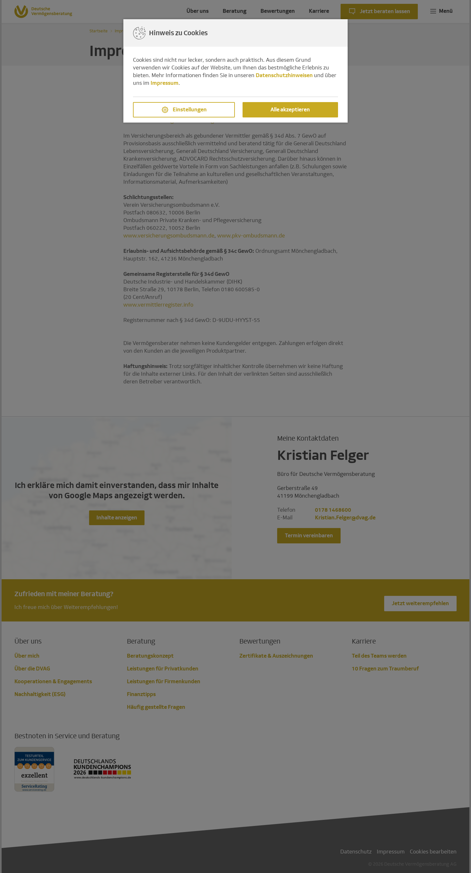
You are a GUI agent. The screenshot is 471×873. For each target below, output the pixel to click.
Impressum (164, 83)
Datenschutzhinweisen (284, 75)
